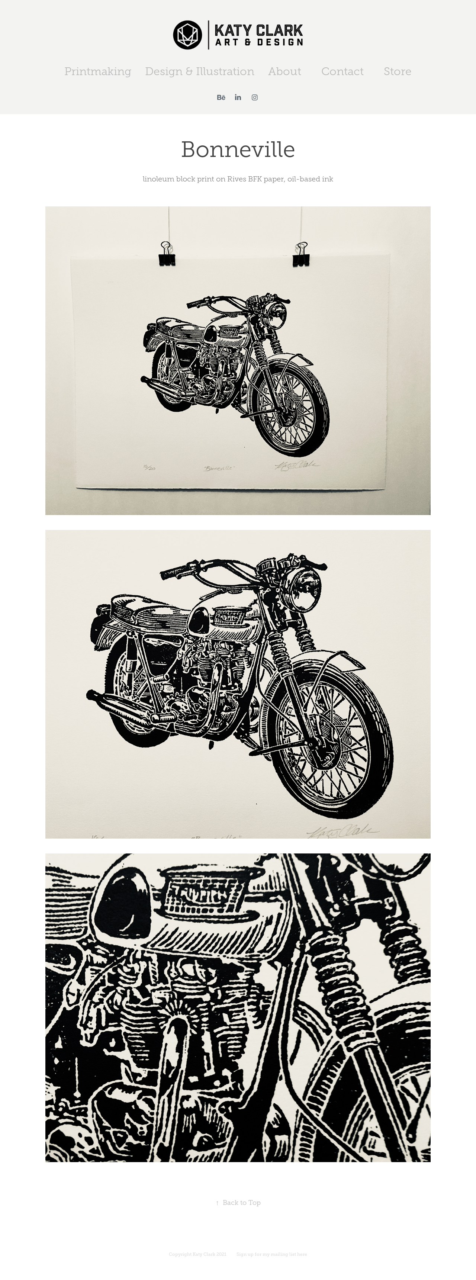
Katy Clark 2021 (209, 1254)
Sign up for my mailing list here (272, 1254)
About (284, 71)
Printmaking (97, 71)
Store (398, 71)
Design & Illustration (199, 71)
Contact (342, 71)
